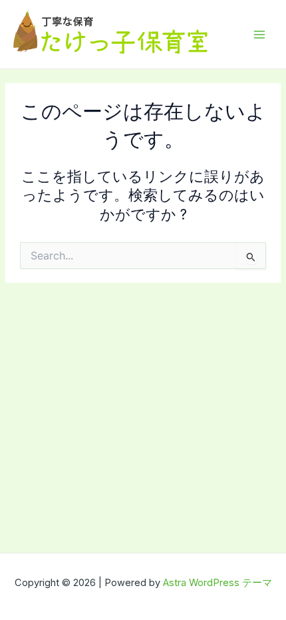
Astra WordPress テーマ (217, 583)
